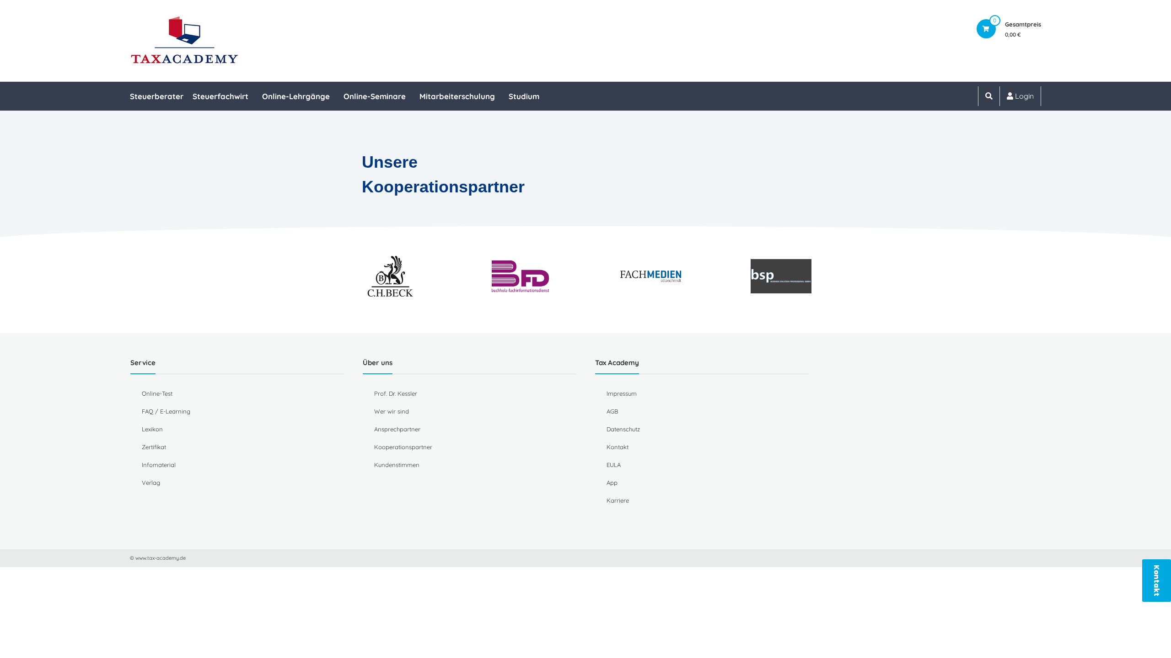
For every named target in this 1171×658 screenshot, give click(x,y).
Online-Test (157, 393)
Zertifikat (154, 447)
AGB (612, 411)
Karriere (618, 500)
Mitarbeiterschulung (457, 96)
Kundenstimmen (396, 464)
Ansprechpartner (397, 429)
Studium (524, 96)
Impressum (622, 393)
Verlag (151, 482)
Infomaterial (159, 464)
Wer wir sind (391, 411)
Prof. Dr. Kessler (395, 393)
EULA (614, 464)
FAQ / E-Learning (166, 411)
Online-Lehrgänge (296, 96)
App (612, 482)
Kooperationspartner (403, 447)
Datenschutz (623, 429)
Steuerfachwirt (220, 96)
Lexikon (152, 429)
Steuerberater (156, 96)
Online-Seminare (375, 96)
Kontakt (617, 447)
